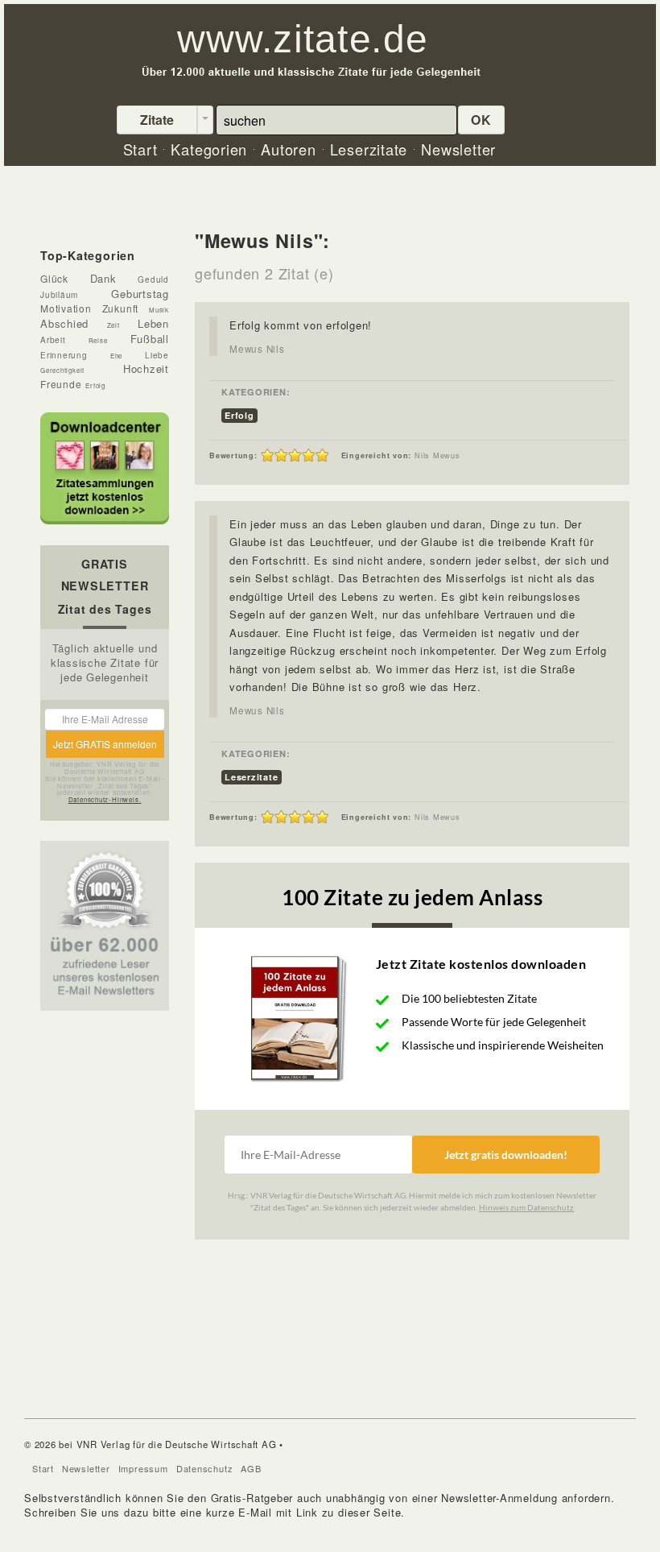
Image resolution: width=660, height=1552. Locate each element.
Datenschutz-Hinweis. (105, 799)
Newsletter (86, 1468)
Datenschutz (204, 1468)
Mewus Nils (257, 348)
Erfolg (239, 415)
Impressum (143, 1468)
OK (481, 119)
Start (43, 1468)
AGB (251, 1468)
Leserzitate (251, 777)
